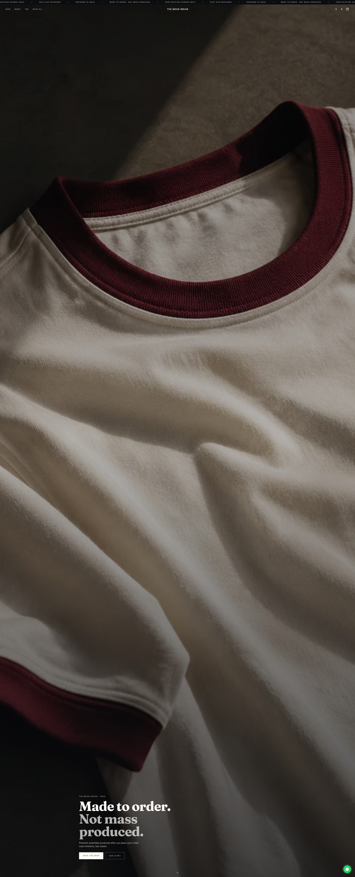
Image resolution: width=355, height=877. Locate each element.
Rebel (18, 9)
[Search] (336, 9)
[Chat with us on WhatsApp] (347, 869)
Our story (115, 856)
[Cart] (347, 9)
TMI (27, 9)
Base (8, 9)
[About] (342, 9)
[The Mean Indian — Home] (177, 9)
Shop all (37, 9)
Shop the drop (91, 856)
